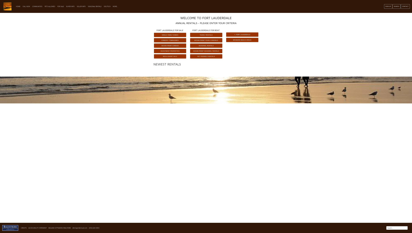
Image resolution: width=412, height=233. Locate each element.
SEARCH (396, 6)
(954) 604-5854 (94, 228)
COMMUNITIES (37, 6)
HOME (18, 6)
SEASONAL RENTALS (95, 6)
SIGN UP (388, 6)
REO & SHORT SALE (170, 56)
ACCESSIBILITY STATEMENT (37, 228)
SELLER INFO (81, 6)
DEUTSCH (107, 6)
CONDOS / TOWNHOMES (170, 40)
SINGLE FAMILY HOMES (170, 35)
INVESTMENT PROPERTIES (170, 51)
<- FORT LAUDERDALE (242, 34)
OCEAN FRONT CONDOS (170, 45)
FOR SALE (60, 6)
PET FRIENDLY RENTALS (206, 56)
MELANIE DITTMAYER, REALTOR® (59, 228)
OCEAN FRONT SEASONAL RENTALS (206, 51)
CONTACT (405, 6)
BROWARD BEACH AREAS (242, 40)
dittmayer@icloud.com (79, 228)
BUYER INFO (70, 6)
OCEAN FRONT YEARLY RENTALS (206, 40)
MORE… (115, 6)
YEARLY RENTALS (206, 35)
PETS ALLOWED (50, 6)
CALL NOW (26, 6)
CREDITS (24, 228)
